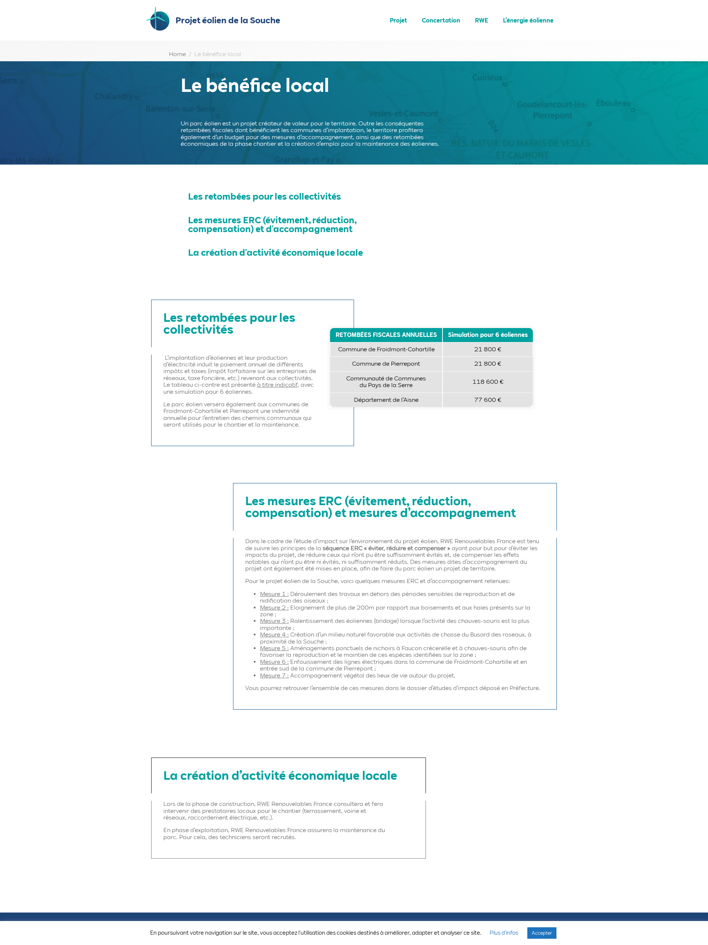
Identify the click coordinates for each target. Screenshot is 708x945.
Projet (398, 20)
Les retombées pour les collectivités (264, 196)
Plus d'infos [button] (504, 933)
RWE (481, 20)
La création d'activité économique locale (275, 252)
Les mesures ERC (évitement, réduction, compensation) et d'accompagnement (272, 224)
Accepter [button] (542, 933)
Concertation (441, 20)
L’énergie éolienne (528, 20)
